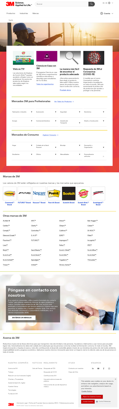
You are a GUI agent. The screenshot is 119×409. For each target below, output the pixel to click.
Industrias (24, 13)
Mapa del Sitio (73, 372)
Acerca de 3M (13, 368)
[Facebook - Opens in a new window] (103, 368)
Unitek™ (34, 265)
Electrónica (87, 112)
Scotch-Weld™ (64, 250)
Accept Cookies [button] (88, 401)
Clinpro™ (62, 226)
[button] (103, 402)
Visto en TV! (18, 69)
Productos (11, 13)
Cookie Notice (86, 391)
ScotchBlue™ (92, 250)
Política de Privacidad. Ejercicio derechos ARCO (43, 403)
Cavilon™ (6, 226)
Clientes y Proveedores (15, 379)
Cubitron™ (63, 231)
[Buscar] (91, 4)
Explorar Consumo (49, 135)
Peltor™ (62, 245)
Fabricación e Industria (19, 112)
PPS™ (90, 245)
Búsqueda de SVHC (50, 372)
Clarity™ (34, 226)
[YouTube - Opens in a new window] (98, 368)
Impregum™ (63, 240)
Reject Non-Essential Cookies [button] (92, 396)
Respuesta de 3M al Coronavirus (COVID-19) (92, 72)
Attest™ (62, 221)
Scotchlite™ (63, 255)
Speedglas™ (35, 260)
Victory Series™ (65, 265)
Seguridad (63, 112)
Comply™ (6, 231)
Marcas (36, 13)
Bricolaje (63, 145)
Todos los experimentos (45, 84)
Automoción (40, 112)
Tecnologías (12, 390)
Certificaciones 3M (50, 375)
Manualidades (64, 154)
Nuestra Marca (13, 386)
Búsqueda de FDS (49, 368)
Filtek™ (90, 235)
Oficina (38, 154)
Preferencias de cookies (67, 403)
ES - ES (105, 3)
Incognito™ (92, 240)
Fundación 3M (13, 394)
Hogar (14, 145)
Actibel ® (6, 221)
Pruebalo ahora (65, 90)
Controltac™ (35, 231)
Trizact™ (6, 265)
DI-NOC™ (91, 231)
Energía (14, 121)
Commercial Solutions (43, 121)
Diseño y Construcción (91, 121)
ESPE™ (61, 235)
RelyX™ (6, 250)
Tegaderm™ (63, 260)
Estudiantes (15, 154)
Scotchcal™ (7, 255)
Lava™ (5, 245)
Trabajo (10, 372)
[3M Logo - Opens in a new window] (19, 4)
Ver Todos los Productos (63, 102)
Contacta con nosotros (75, 368)
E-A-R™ (34, 235)
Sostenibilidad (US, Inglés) (16, 383)
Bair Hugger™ (93, 221)
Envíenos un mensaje (21, 318)
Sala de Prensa (37, 368)
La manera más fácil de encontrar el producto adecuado (69, 72)
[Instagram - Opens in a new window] (109, 368)
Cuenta (107, 14)
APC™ (33, 221)
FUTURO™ (35, 240)
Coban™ (91, 226)
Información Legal (22, 403)
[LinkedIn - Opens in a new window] (93, 368)
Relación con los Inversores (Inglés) (19, 375)
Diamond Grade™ (9, 235)
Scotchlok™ (92, 255)
